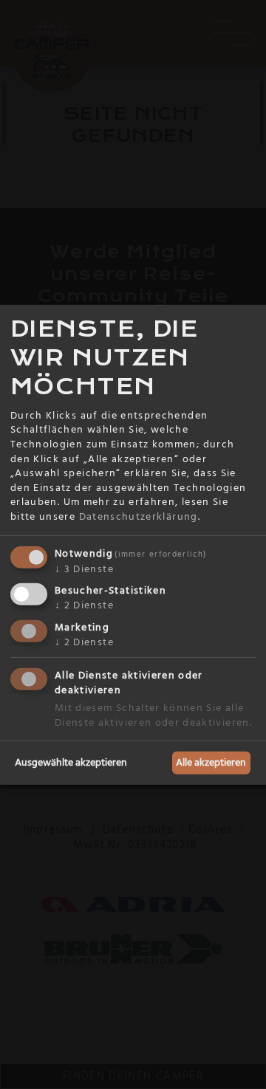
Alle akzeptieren (211, 762)
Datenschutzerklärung (138, 516)
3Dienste (84, 568)
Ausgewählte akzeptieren (71, 762)
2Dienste (84, 605)
